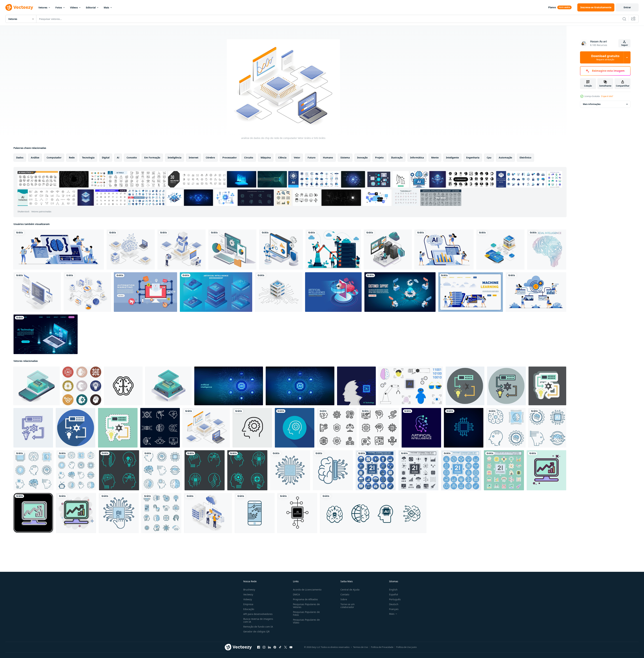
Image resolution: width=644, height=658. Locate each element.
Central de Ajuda (349, 589)
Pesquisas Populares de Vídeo (306, 621)
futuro (312, 157)
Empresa (248, 604)
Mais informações (592, 104)
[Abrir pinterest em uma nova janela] (274, 647)
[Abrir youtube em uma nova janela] (291, 647)
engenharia (472, 157)
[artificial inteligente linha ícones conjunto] (337, 428)
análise (35, 157)
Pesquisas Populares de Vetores (306, 606)
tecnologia (88, 157)
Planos (552, 7)
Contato (344, 594)
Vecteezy (248, 594)
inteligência (174, 157)
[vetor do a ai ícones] (81, 386)
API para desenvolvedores (258, 614)
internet (193, 157)
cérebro (210, 157)
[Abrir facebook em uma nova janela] (258, 647)
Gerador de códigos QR (256, 631)
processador (229, 157)
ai (118, 157)
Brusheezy (249, 589)
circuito (248, 157)
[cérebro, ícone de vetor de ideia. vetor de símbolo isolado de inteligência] (252, 428)
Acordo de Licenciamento (307, 589)
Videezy (247, 599)
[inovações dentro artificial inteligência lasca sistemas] (168, 386)
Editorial (91, 7)
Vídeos (74, 7)
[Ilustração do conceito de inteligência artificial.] (546, 249)
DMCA (296, 594)
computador (54, 157)
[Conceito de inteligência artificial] (333, 292)
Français (394, 609)
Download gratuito (605, 57)
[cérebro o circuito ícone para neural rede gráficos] (123, 386)
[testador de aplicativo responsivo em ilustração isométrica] (232, 249)
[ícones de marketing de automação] (145, 292)
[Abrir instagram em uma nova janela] (264, 647)
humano (328, 157)
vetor (297, 157)
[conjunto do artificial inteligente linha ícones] (379, 428)
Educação (248, 609)
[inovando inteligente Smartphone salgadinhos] (36, 386)
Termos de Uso (360, 647)
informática (417, 157)
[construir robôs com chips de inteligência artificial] (181, 249)
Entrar (627, 7)
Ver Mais (441, 197)
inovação (362, 157)
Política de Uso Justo (406, 647)
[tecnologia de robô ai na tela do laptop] (45, 334)
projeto (379, 157)
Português (395, 599)
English (393, 589)
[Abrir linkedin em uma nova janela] (269, 647)
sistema (345, 157)
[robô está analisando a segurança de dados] (281, 249)
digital (105, 157)
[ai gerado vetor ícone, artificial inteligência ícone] (297, 513)
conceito (132, 157)
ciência (282, 157)
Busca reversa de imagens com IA (258, 620)
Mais (106, 7)
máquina (266, 157)
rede (72, 157)
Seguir (624, 45)
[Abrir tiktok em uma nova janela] (280, 647)
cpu (489, 157)
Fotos (58, 7)
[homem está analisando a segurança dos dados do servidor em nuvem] (388, 249)
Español (393, 594)
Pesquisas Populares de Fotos (306, 613)
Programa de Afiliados (305, 599)
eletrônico (525, 157)
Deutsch (393, 604)
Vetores (42, 7)
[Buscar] (624, 19)
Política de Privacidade (382, 647)
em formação (152, 157)
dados (19, 157)
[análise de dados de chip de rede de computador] (206, 428)
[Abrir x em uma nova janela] (285, 647)
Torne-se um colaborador (347, 606)
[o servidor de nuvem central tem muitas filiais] (87, 292)
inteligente (452, 157)
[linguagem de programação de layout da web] (37, 292)
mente (435, 157)
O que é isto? (607, 96)
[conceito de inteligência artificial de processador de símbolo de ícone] (463, 428)
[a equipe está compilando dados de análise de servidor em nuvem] (208, 513)
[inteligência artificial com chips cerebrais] (131, 249)
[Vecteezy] (19, 7)
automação (505, 157)
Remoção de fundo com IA (258, 626)
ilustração (397, 157)
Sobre (343, 599)
